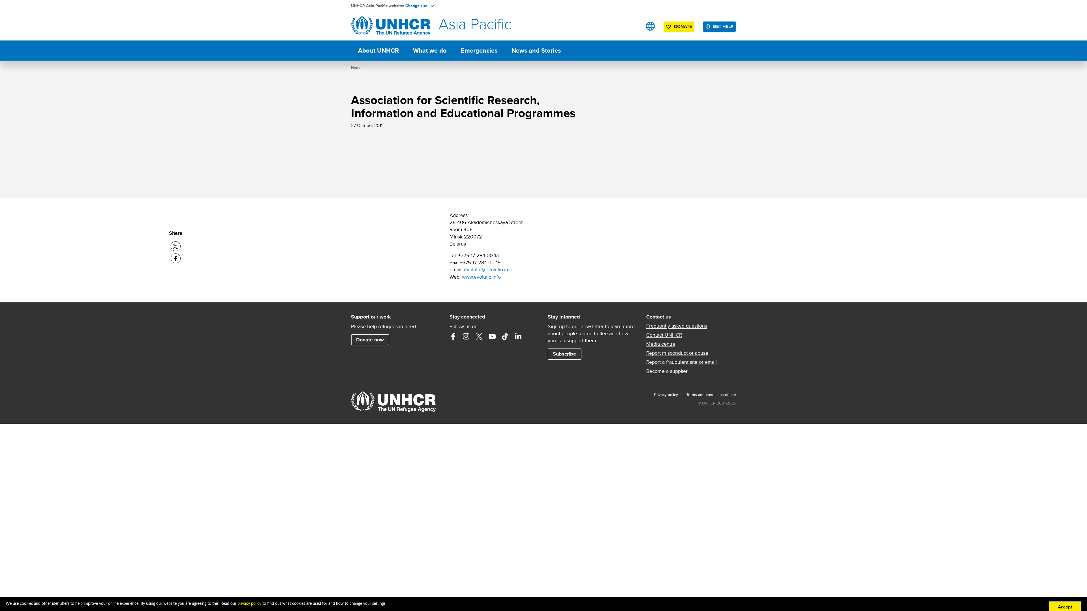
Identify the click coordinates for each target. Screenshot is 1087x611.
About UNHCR (378, 50)
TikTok (505, 336)
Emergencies (479, 50)
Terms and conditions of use (711, 394)
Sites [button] (650, 26)
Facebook (453, 336)
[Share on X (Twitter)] (176, 246)
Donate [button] (683, 26)
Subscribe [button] (564, 354)
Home (356, 67)
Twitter (479, 336)
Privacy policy (666, 394)
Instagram (466, 336)
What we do (430, 50)
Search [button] (632, 26)
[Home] (390, 26)
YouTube (492, 336)
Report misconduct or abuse (677, 353)
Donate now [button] (370, 339)
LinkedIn (518, 336)
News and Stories (536, 50)
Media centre (660, 344)
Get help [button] (723, 26)
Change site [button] (416, 5)
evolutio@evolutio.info (488, 269)
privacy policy (249, 604)
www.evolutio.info (481, 276)
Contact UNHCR (664, 335)
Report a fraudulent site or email (681, 362)
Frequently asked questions (676, 326)
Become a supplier (667, 371)
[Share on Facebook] (176, 258)
